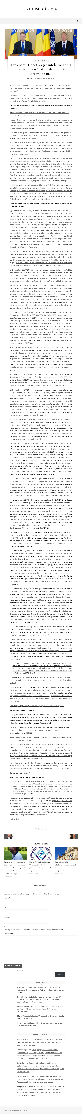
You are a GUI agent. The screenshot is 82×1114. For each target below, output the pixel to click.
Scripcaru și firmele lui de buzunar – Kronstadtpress (38, 1087)
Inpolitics (46, 199)
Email (6, 908)
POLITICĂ (44, 60)
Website (7, 917)
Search (20, 971)
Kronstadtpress (41, 8)
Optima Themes (21, 1110)
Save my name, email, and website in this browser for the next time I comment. (33, 930)
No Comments (41, 829)
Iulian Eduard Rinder (48, 78)
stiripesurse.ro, (25, 170)
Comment (8, 934)
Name (7, 898)
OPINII (37, 60)
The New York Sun (47, 185)
